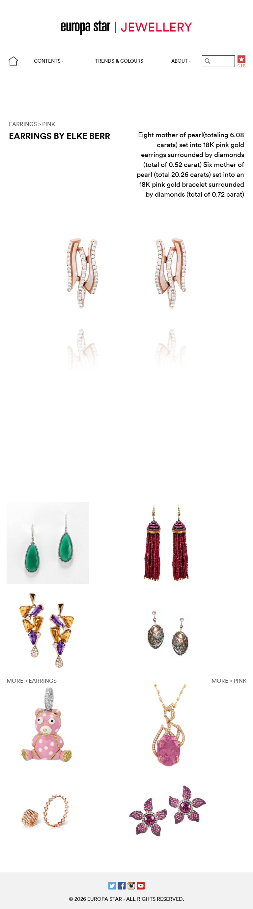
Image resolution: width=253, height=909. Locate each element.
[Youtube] (141, 884)
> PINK (46, 123)
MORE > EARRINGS (32, 680)
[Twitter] (112, 884)
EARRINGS (23, 123)
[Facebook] (122, 884)
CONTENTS (47, 61)
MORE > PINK (228, 680)
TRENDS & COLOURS (119, 61)
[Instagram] (131, 884)
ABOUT (179, 61)
